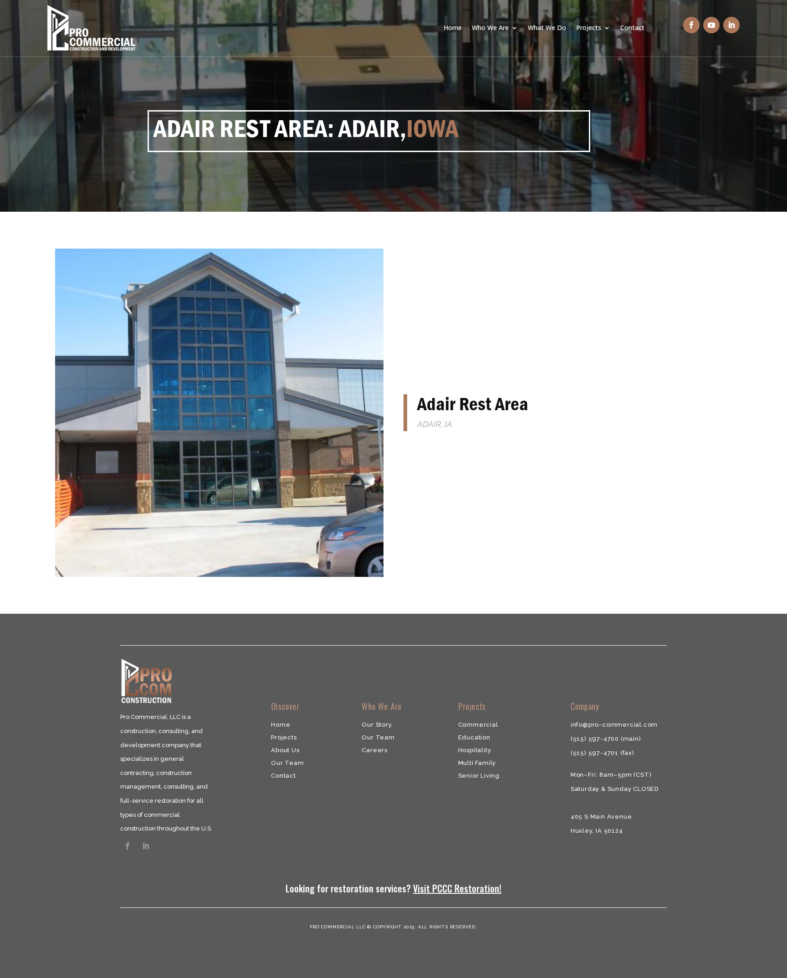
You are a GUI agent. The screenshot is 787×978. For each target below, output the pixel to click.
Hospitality (474, 750)
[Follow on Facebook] (691, 25)
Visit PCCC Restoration (456, 888)
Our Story (377, 724)
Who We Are (490, 27)
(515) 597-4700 (596, 738)
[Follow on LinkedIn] (731, 25)
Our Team (287, 762)
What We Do (547, 27)
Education (474, 737)
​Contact (283, 775)
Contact (632, 27)
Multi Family (477, 762)
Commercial (478, 724)
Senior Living (479, 775)
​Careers (375, 750)
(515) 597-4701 (595, 752)
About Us (285, 750)
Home (453, 27)
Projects (588, 27)
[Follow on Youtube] (711, 25)
